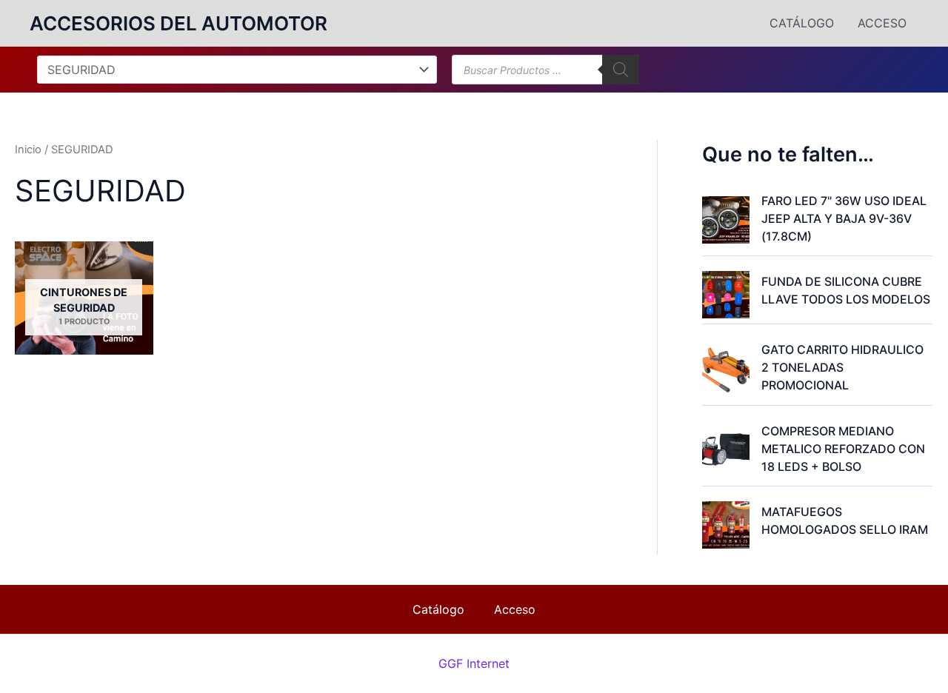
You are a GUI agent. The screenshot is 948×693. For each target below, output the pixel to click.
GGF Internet (474, 663)
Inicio (28, 149)
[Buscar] (620, 69)
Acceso (882, 23)
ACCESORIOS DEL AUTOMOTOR (178, 23)
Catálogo (802, 23)
